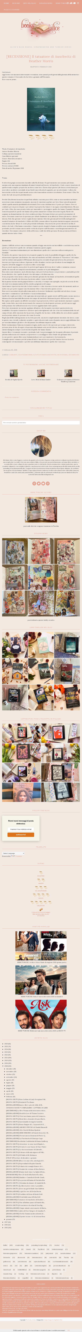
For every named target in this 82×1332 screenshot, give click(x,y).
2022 (6, 1055)
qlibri (26, 1265)
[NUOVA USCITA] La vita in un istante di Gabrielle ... (24, 1150)
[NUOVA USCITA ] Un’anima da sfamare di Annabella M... (26, 1183)
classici (28, 1249)
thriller (5, 1245)
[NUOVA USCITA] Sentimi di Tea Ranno (20, 1102)
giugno (9, 1085)
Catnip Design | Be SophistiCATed (53, 1320)
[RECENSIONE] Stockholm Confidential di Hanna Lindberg (27, 1141)
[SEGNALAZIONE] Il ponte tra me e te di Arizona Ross (25, 1216)
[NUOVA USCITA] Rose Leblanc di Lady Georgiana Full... (26, 1099)
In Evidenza (62, 355)
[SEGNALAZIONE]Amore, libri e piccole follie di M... (24, 1105)
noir (16, 1265)
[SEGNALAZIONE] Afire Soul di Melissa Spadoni (23, 1130)
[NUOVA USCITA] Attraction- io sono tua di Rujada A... (25, 1144)
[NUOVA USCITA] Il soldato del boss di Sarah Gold (24, 1194)
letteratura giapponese (10, 1253)
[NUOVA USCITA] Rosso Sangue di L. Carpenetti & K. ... (26, 1124)
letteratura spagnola (39, 1270)
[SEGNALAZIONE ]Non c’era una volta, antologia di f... (25, 1161)
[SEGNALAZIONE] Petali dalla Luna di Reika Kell (23, 1197)
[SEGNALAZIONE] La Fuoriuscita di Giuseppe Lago (24, 1138)
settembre (10, 1077)
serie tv (5, 1265)
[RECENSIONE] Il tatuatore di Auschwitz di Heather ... (25, 1200)
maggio (9, 1088)
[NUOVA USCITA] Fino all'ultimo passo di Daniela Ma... (25, 1202)
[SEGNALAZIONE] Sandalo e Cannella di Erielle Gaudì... (25, 1177)
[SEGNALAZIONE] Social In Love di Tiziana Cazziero (25, 1113)
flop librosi (41, 1249)
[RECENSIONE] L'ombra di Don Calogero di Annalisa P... (26, 1211)
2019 (6, 1063)
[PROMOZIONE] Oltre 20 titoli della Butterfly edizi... (24, 1175)
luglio (8, 1083)
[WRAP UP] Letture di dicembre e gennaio (21, 1158)
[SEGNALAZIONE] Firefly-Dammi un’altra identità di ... (25, 1214)
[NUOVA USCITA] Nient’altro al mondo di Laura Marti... (26, 1119)
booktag (21, 1274)
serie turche (53, 1257)
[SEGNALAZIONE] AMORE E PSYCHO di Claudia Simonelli (26, 1127)
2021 (6, 1058)
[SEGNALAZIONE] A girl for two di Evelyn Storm (23, 1191)
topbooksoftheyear (40, 1261)
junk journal (49, 1253)
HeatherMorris (25, 355)
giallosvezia (7, 1261)
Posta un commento (12, 397)
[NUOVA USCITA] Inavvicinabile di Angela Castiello (24, 1122)
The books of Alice (31, 1320)
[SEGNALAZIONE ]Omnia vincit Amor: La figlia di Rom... (25, 1172)
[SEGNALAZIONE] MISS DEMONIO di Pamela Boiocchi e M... (27, 1133)
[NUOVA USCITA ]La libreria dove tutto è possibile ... (25, 1186)
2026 (6, 1044)
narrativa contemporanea (11, 1249)
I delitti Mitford (22, 1270)
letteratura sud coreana (38, 1274)
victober (56, 1245)
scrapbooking (19, 1245)
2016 (6, 1225)
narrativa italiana (66, 1253)
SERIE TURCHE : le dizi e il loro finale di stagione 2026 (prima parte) (41, 962)
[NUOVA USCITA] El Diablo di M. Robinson (21, 1155)
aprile (8, 1091)
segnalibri (25, 1278)
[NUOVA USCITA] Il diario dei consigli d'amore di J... (24, 1166)
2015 (6, 1228)
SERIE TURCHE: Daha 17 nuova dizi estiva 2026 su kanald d (42, 997)
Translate (18, 856)
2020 (6, 1060)
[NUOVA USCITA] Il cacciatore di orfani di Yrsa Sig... (24, 1205)
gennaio (9, 1219)
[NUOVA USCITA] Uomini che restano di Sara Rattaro (25, 1169)
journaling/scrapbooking (39, 1245)
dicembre (9, 1069)
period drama (57, 1270)
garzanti (13, 355)
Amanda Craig (7, 1274)
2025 (6, 1046)
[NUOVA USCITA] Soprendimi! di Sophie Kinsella (23, 1164)
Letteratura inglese (41, 1265)
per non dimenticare (59, 1265)
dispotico (55, 1274)
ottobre (9, 1074)
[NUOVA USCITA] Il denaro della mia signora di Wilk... (25, 1152)
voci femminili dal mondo (60, 1261)
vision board (7, 1270)
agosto (9, 1080)
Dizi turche (6, 1257)
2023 (6, 1052)
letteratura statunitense (42, 1278)
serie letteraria (22, 1261)
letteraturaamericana (62, 1278)
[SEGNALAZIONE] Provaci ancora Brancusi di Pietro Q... (26, 1136)
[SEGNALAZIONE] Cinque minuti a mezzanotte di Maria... (26, 1208)
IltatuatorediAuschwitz (44, 355)
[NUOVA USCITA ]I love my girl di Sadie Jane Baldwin (25, 1189)
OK (68, 1330)
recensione (74, 355)
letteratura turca (37, 1257)
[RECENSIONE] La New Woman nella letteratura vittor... (26, 1111)
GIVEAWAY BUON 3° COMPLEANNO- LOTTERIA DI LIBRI (27, 1108)
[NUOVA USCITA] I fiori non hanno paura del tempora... (26, 1116)
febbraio (9, 1097)
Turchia (66, 1257)
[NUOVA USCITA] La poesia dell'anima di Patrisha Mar (25, 1180)
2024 (6, 1049)
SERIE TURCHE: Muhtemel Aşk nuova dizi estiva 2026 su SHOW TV (42, 1031)
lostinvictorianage (57, 1249)
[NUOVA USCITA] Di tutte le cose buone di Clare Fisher (26, 1147)
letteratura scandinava (31, 1253)
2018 (6, 1066)
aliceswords (21, 1257)
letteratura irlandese (9, 1278)
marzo (8, 1094)
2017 (6, 1222)
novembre (10, 1071)
